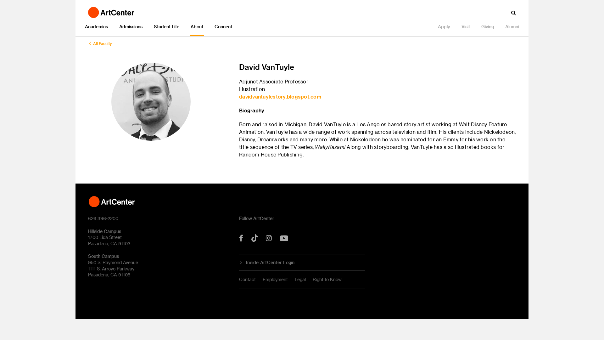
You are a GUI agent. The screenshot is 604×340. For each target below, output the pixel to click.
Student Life (166, 26)
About (197, 26)
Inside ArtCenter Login (270, 262)
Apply (444, 26)
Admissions (131, 26)
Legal (300, 279)
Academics (96, 26)
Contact (247, 279)
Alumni (512, 26)
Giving (487, 26)
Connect (223, 26)
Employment (275, 279)
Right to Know (327, 279)
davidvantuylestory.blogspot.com (280, 96)
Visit (465, 26)
